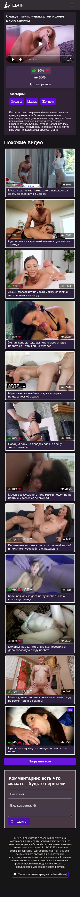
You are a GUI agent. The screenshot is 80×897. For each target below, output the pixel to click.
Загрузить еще (40, 761)
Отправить (19, 821)
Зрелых (16, 101)
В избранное (42, 84)
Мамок (32, 101)
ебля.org (28, 854)
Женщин (48, 101)
